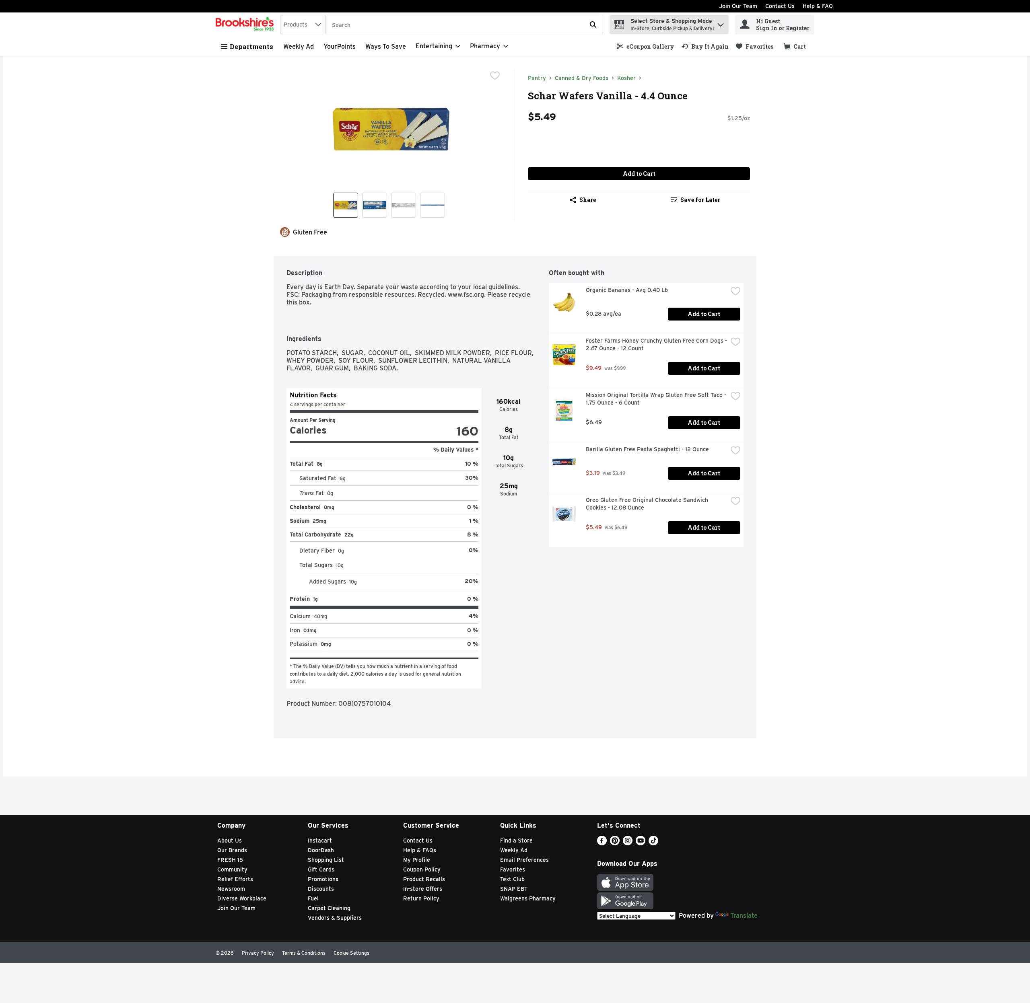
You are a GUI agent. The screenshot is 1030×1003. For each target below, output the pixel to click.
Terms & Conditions (303, 953)
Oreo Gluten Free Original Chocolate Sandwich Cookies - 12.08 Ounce (648, 504)
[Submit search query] (593, 24)
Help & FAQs (419, 850)
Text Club (512, 879)
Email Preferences (524, 860)
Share (587, 199)
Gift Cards (321, 869)
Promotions (323, 879)
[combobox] (302, 24)
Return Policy (421, 898)
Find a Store (516, 840)
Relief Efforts (235, 879)
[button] (720, 23)
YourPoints (339, 46)
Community (232, 869)
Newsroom (231, 889)
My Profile (416, 860)
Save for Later (700, 199)
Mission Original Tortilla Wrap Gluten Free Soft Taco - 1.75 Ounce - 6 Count (656, 399)
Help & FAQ (818, 6)
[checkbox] (495, 75)
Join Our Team (738, 6)
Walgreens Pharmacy (528, 898)
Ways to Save (385, 46)
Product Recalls (424, 879)
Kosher (626, 78)
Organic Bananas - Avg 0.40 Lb (627, 290)
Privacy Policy (258, 953)
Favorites (512, 869)
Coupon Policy (422, 869)
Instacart (320, 840)
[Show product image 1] (345, 205)
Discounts (321, 889)
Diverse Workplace (241, 898)
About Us (229, 840)
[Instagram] (627, 843)
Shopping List (326, 860)
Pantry (537, 78)
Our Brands (232, 850)
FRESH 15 (230, 860)
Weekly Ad (298, 46)
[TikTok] (653, 843)
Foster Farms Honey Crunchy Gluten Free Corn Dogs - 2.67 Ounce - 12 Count (656, 344)
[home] (246, 24)
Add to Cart (639, 173)
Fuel (313, 898)
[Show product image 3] (403, 205)
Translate (744, 915)
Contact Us (780, 6)
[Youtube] (640, 843)
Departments (251, 46)
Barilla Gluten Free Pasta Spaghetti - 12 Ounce (647, 449)
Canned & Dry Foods (581, 78)
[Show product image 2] (374, 205)
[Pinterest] (615, 843)
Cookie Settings (351, 953)
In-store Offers (422, 889)
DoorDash (321, 850)
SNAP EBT (514, 889)
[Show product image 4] (432, 205)
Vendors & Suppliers (335, 918)
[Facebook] (602, 843)
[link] (645, 46)
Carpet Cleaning (329, 908)
